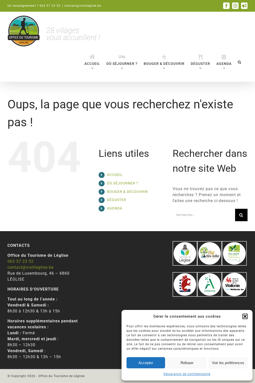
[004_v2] (234, 275)
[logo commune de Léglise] (185, 244)
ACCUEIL (115, 175)
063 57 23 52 (20, 261)
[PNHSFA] (234, 244)
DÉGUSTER (116, 200)
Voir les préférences (228, 363)
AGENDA (114, 208)
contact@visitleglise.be (82, 5)
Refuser (187, 363)
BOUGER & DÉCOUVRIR (127, 192)
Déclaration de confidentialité (187, 374)
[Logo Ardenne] (209, 275)
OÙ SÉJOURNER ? (122, 183)
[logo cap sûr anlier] (209, 244)
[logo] (185, 275)
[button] (245, 316)
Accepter (145, 363)
